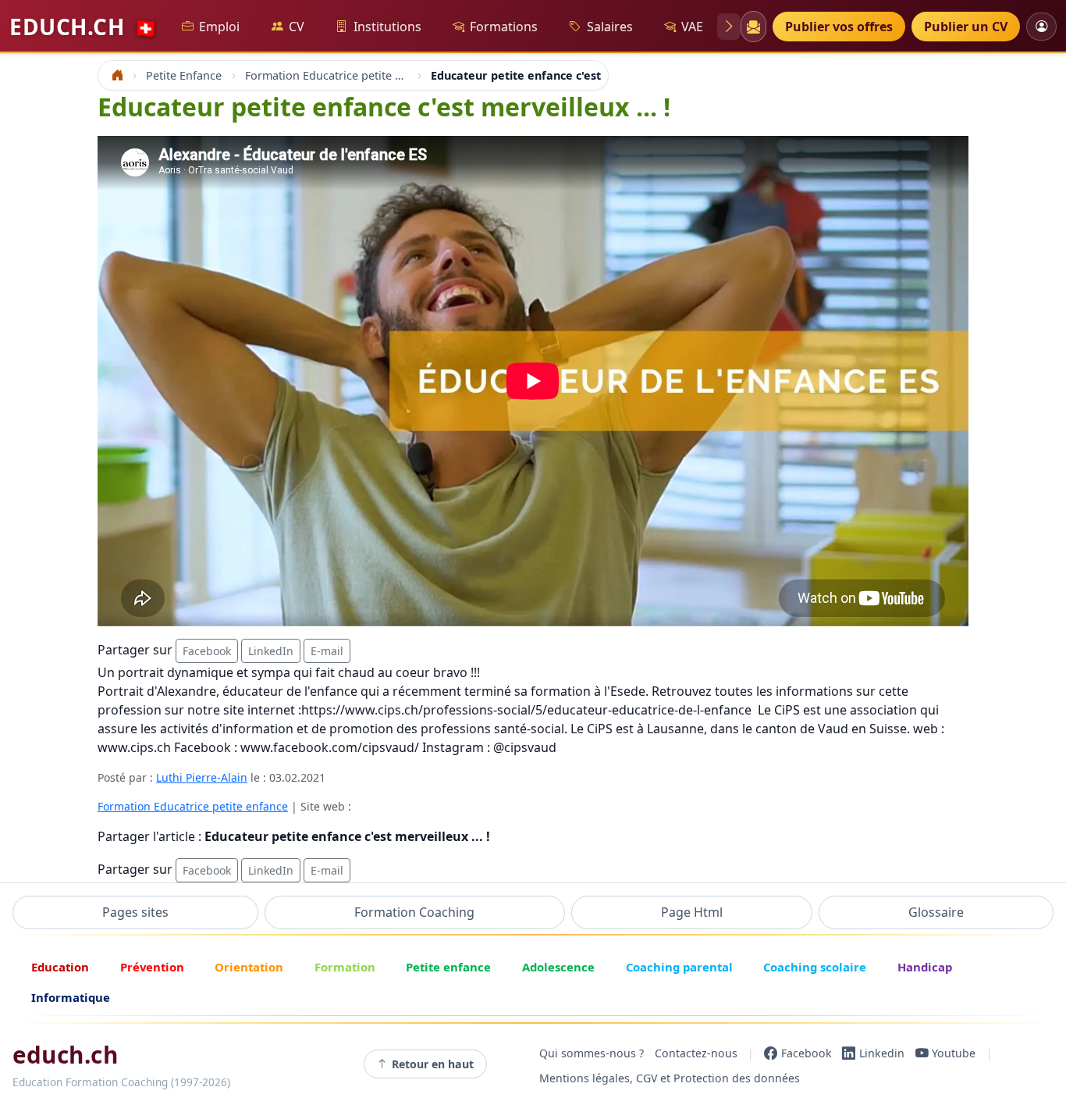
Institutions (387, 26)
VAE (692, 26)
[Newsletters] (753, 26)
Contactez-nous (696, 1053)
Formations (504, 26)
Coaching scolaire (814, 967)
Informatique (70, 997)
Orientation (249, 967)
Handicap (924, 967)
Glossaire (936, 912)
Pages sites (135, 912)
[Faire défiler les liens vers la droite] (729, 26)
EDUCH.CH (83, 26)
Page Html (692, 912)
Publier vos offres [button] (839, 26)
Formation (344, 967)
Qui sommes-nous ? (591, 1053)
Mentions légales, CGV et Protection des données (669, 1078)
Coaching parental (679, 967)
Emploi (219, 26)
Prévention (152, 967)
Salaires (610, 26)
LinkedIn (270, 650)
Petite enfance (448, 967)
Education (60, 967)
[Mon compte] (1041, 26)
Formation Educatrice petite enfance (193, 806)
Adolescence (558, 967)
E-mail (327, 650)
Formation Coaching (414, 912)
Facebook (207, 650)
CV (296, 26)
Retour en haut (433, 1064)
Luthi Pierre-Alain (201, 777)
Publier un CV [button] (965, 26)
